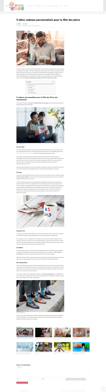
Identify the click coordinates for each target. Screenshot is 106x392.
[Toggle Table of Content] (52, 82)
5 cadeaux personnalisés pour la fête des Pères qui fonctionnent (40, 84)
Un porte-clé (31, 89)
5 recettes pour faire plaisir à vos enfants (24, 338)
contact (63, 390)
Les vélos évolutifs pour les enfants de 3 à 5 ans (62, 353)
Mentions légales (74, 390)
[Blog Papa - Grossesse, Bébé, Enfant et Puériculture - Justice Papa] (16, 6)
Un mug (30, 87)
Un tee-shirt (31, 85)
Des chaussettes (32, 92)
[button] (6, 6)
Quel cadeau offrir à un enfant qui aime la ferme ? (43, 353)
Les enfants (18, 25)
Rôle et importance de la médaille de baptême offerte (61, 339)
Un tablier (31, 91)
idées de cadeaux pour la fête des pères (25, 153)
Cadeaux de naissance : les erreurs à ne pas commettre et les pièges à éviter (24, 353)
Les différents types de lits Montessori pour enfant (80, 339)
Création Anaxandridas (82, 390)
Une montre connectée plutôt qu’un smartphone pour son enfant (80, 353)
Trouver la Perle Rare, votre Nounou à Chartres (42, 339)
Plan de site (68, 390)
